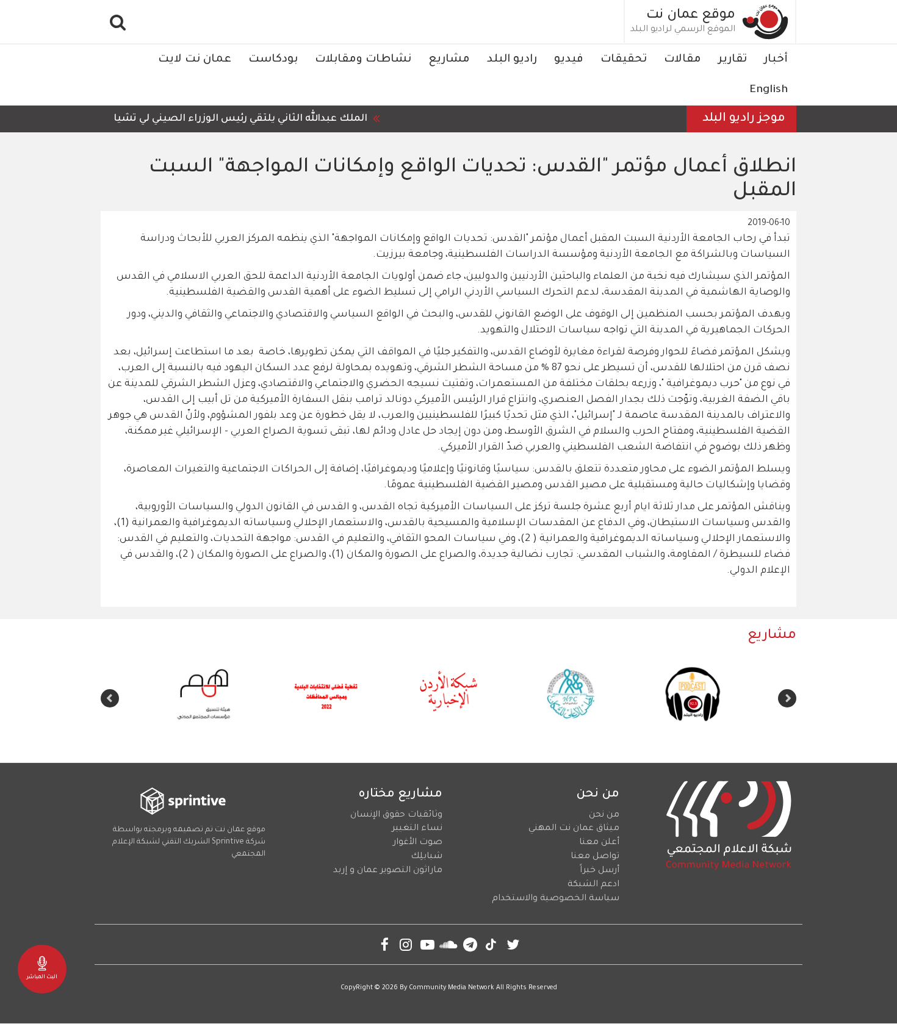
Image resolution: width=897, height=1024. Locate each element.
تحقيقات (623, 60)
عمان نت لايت (194, 60)
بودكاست (273, 60)
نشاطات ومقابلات (363, 60)
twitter (513, 944)
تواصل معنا (595, 857)
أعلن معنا (599, 843)
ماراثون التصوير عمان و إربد (387, 871)
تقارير (732, 60)
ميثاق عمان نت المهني (573, 829)
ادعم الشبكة (593, 885)
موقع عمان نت (690, 16)
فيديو (568, 60)
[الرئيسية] (765, 21)
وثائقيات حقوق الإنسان (396, 815)
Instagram (406, 944)
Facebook (384, 944)
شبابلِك (426, 857)
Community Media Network (451, 988)
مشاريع (449, 60)
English (768, 90)
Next (110, 698)
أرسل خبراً (599, 871)
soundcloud (448, 944)
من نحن (604, 815)
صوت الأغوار (417, 843)
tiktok (491, 944)
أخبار (776, 60)
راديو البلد (512, 60)
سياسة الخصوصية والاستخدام (555, 899)
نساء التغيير (417, 829)
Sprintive (228, 842)
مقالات (682, 60)
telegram (470, 944)
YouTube (427, 944)
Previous (787, 698)
